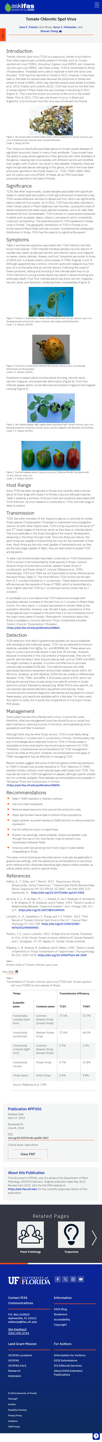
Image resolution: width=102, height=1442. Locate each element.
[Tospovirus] (71, 1234)
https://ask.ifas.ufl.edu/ (22, 1189)
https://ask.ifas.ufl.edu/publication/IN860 (33, 628)
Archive (12, 1404)
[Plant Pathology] (30, 1234)
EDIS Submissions (65, 1360)
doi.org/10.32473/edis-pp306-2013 (28, 1137)
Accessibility (62, 1319)
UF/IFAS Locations (20, 1355)
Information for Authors (69, 1355)
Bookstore (60, 1314)
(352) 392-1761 (18, 1333)
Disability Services (17, 1410)
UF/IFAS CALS (17, 1365)
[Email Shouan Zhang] (60, 31)
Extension (14, 1376)
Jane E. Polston (28, 27)
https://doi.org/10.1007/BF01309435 (42, 910)
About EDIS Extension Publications (68, 1372)
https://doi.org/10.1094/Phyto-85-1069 (62, 955)
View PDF (27, 1154)
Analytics (13, 1421)
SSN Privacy (14, 1426)
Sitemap (12, 1398)
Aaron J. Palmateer (65, 27)
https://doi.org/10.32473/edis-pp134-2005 (57, 892)
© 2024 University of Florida (22, 1393)
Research (14, 1371)
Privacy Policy (15, 1415)
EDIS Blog (60, 1309)
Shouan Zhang (49, 31)
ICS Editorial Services (68, 1365)
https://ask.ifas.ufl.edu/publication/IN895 (33, 785)
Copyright (60, 1324)
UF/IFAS (13, 1360)
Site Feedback (17, 1329)
